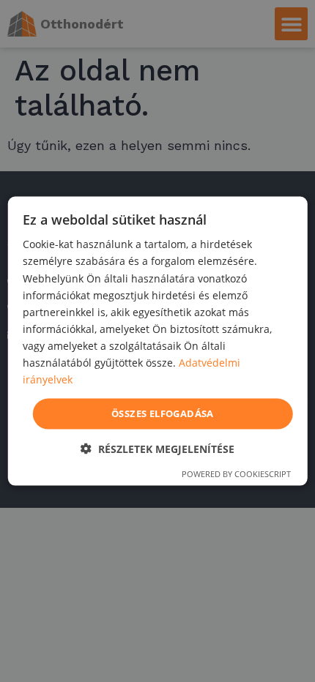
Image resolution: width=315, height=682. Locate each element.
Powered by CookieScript (236, 473)
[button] (157, 448)
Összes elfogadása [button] (162, 413)
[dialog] (158, 341)
